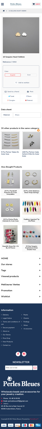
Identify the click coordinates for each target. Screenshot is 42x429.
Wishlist (5, 296)
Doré (28, 75)
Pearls (25, 315)
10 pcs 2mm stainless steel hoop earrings (31, 192)
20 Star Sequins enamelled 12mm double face (31, 248)
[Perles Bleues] (17, 4)
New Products (8, 342)
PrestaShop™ (34, 419)
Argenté (12, 75)
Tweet (12, 96)
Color (7, 71)
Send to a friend (13, 92)
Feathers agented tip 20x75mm (31, 220)
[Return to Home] (4, 11)
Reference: (7, 62)
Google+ (12, 100)
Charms (26, 318)
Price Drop (6, 338)
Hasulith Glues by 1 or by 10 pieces (10, 247)
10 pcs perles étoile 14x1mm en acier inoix (10, 220)
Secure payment (8, 328)
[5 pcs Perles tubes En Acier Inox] (10, 140)
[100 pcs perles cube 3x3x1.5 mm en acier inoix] (31, 140)
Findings (26, 322)
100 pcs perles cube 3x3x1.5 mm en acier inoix (30, 154)
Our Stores (7, 335)
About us (6, 331)
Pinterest (29, 100)
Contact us (7, 345)
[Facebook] (18, 354)
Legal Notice (7, 318)
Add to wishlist (23, 83)
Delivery (6, 315)
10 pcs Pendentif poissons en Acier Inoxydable (10, 192)
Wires (25, 325)
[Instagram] (24, 354)
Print (31, 92)
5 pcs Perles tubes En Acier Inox (10, 153)
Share (29, 96)
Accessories (27, 329)
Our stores (6, 264)
